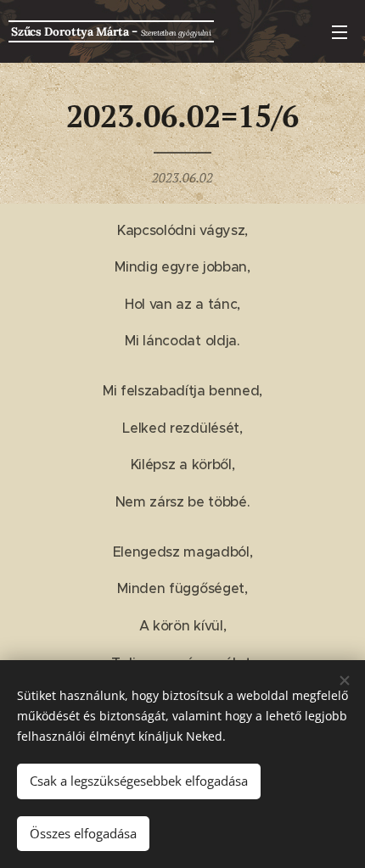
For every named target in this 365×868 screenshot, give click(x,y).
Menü (340, 31)
